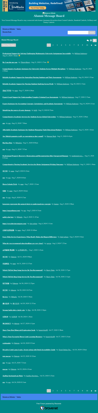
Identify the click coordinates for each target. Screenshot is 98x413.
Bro (29, 310)
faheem (13, 290)
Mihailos (19, 143)
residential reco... (77, 156)
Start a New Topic (9, 45)
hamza (56, 204)
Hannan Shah (51, 136)
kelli (35, 110)
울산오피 (16, 303)
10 (87, 45)
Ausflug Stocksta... (32, 376)
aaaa (16, 90)
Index (19, 29)
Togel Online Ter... (65, 350)
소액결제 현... (23, 250)
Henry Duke (50, 270)
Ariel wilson (64, 237)
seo (9, 123)
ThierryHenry (25, 62)
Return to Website (9, 29)
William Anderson (81, 53)
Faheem (13, 257)
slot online (33, 224)
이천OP (14, 317)
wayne (49, 243)
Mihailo (19, 217)
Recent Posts (7, 32)
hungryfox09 (43, 330)
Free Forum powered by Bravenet (49, 404)
